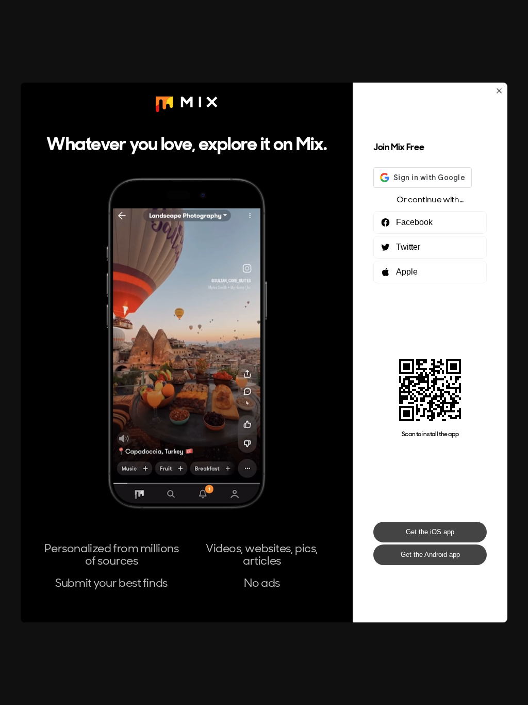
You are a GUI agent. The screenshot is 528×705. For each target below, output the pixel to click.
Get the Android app (430, 554)
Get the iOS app (430, 532)
